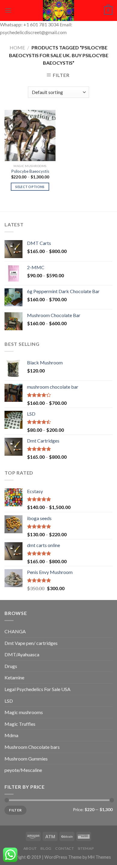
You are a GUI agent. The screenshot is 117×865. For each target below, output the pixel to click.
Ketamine (14, 677)
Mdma (11, 735)
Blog (45, 848)
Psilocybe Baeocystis (30, 171)
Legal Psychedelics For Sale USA (37, 689)
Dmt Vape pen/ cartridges (31, 643)
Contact (64, 848)
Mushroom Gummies (26, 758)
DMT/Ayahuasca (21, 654)
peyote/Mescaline (23, 770)
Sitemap (86, 848)
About (30, 848)
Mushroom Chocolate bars (32, 747)
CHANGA (15, 631)
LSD (8, 701)
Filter (15, 810)
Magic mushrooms (23, 712)
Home (17, 47)
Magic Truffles (19, 724)
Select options (30, 187)
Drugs (10, 666)
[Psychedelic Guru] (58, 10)
